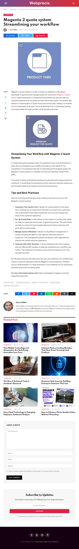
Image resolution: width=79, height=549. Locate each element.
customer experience (22, 282)
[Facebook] (5, 97)
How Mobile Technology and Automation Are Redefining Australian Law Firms (16, 350)
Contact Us (55, 542)
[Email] (5, 118)
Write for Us (47, 542)
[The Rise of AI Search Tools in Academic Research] (20, 366)
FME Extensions (36, 308)
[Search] (73, 3)
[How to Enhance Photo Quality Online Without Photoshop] (58, 397)
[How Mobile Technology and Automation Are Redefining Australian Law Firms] (20, 332)
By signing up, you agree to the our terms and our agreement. (40, 516)
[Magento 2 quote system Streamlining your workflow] (39, 63)
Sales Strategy (54, 282)
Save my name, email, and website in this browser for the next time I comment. (34, 471)
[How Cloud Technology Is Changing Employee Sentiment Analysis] (20, 397)
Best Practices (9, 282)
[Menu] (6, 3)
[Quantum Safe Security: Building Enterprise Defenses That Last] (58, 366)
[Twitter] (5, 103)
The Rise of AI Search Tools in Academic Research (16, 382)
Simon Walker (13, 30)
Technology (8, 15)
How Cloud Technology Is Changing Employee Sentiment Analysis (19, 413)
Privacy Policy (52, 516)
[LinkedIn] (5, 108)
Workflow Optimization (12, 285)
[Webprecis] (39, 3)
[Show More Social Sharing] (50, 36)
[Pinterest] (5, 113)
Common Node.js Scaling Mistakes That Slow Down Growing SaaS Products (56, 350)
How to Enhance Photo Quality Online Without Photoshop (58, 413)
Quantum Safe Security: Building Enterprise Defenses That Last (56, 382)
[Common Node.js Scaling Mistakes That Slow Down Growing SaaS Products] (58, 332)
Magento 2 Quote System (40, 282)
